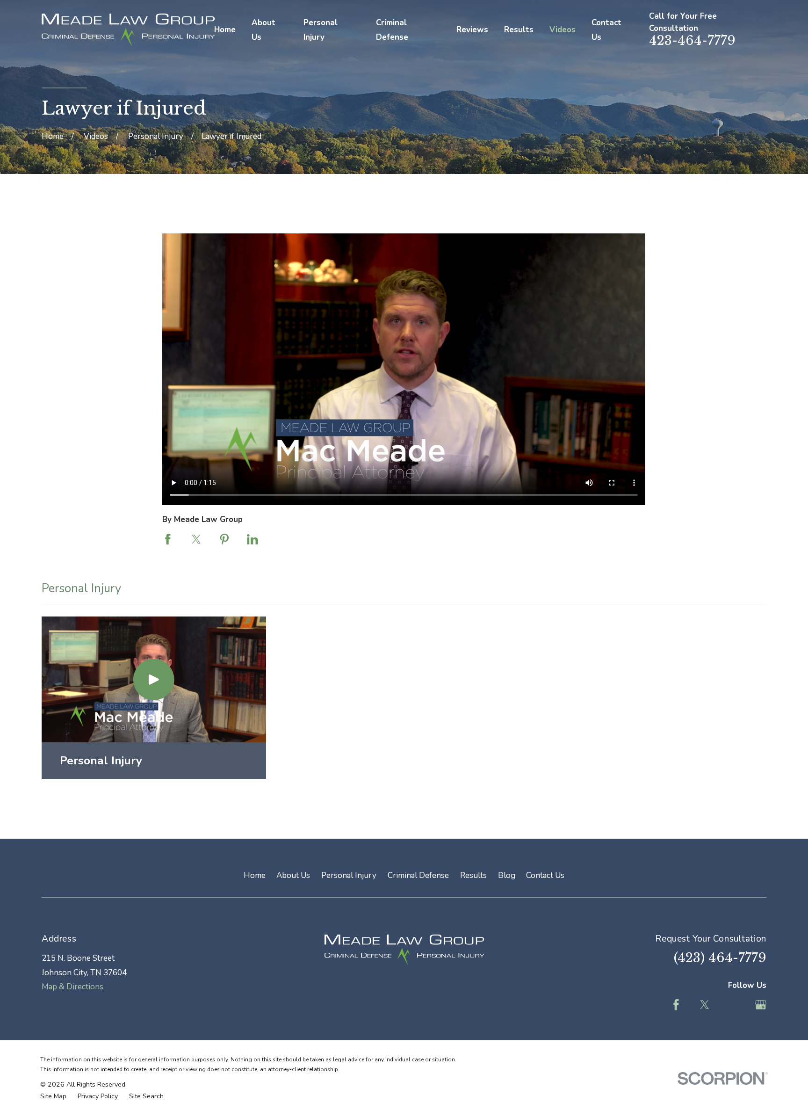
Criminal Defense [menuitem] (392, 30)
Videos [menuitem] (562, 29)
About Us (293, 875)
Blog (506, 875)
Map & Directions (72, 986)
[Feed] (732, 1004)
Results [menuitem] (519, 29)
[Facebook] (676, 1004)
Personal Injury (348, 875)
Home (255, 875)
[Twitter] (704, 1004)
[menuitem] (53, 1096)
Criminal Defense (418, 875)
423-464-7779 (692, 40)
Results (473, 875)
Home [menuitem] (225, 29)
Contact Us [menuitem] (606, 30)
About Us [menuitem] (263, 30)
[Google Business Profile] (760, 1004)
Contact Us (545, 875)
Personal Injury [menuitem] (320, 30)
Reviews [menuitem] (472, 29)
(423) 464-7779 (720, 957)
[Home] (127, 30)
